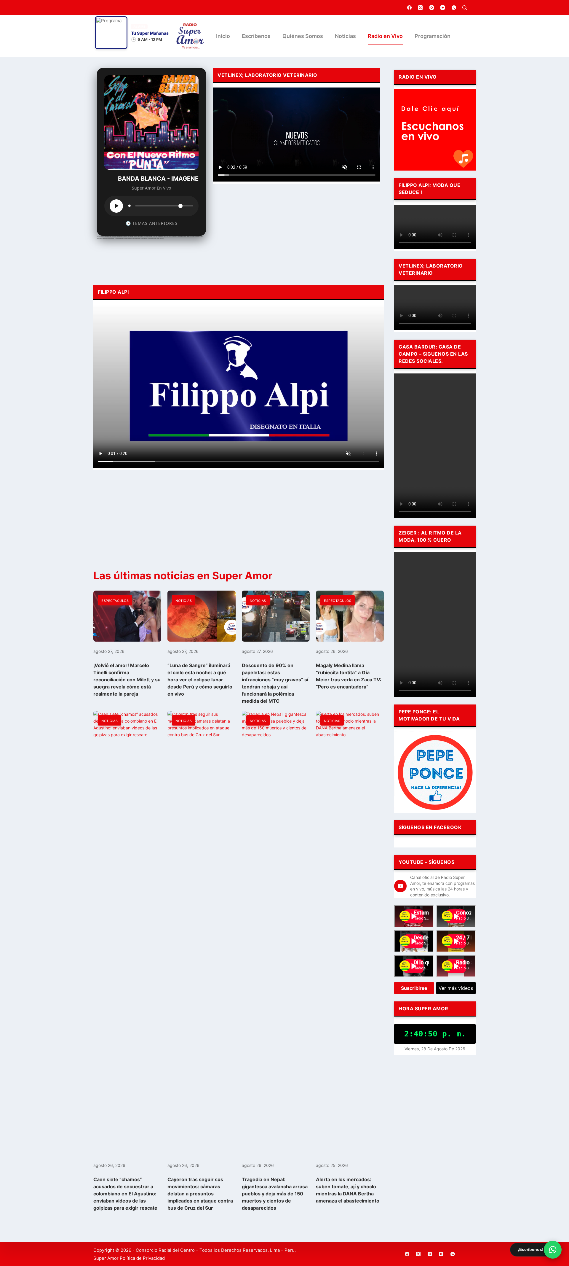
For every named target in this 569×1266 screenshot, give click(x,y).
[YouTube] (442, 7)
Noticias (345, 36)
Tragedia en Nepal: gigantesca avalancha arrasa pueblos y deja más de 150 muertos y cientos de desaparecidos (275, 1193)
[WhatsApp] (454, 7)
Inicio (223, 36)
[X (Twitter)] (420, 7)
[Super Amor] (190, 36)
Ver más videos (456, 988)
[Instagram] (431, 7)
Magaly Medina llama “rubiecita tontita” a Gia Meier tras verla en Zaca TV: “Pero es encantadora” (348, 676)
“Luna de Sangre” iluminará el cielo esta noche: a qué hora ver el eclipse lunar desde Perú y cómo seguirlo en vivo (199, 679)
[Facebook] (409, 7)
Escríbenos (256, 36)
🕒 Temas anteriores (152, 223)
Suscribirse (414, 988)
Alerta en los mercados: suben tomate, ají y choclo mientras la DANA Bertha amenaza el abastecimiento (347, 1190)
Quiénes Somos (302, 36)
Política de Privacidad (142, 1258)
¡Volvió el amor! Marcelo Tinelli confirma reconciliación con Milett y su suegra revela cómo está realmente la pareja (127, 679)
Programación (432, 36)
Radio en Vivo (385, 36)
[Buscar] (464, 7)
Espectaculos (115, 601)
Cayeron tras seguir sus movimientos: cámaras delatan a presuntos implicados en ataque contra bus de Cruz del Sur (200, 1193)
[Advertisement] (296, 232)
